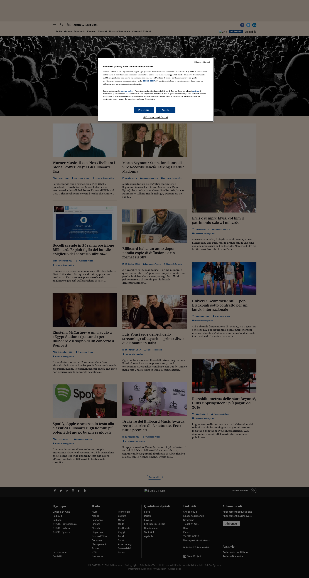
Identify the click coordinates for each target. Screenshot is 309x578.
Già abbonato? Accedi (155, 117)
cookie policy (149, 81)
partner (195, 91)
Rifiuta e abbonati (202, 62)
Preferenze (143, 110)
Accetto (166, 110)
